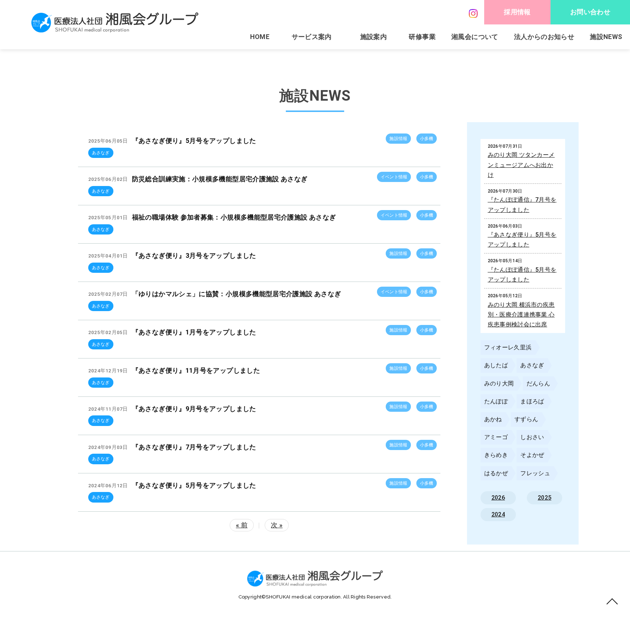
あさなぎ (101, 152)
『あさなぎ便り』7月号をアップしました (194, 447)
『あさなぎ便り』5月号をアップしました (194, 140)
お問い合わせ (590, 12)
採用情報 (517, 12)
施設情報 (398, 138)
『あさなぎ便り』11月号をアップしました (196, 370)
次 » (277, 525)
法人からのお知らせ (544, 36)
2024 (498, 514)
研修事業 (422, 36)
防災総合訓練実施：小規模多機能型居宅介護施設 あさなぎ (220, 179)
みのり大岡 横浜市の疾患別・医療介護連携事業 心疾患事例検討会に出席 (521, 314)
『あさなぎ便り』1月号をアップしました (194, 332)
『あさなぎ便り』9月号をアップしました (194, 408)
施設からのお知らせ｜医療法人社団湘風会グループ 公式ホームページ (114, 22)
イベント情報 (394, 176)
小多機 (426, 138)
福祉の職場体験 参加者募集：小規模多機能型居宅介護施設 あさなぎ (234, 217)
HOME (259, 36)
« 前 (242, 525)
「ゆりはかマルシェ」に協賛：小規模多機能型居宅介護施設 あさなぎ (236, 294)
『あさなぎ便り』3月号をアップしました (194, 255)
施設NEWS (606, 36)
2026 (498, 497)
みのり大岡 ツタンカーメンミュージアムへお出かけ (521, 164)
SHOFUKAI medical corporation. (304, 597)
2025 (544, 497)
